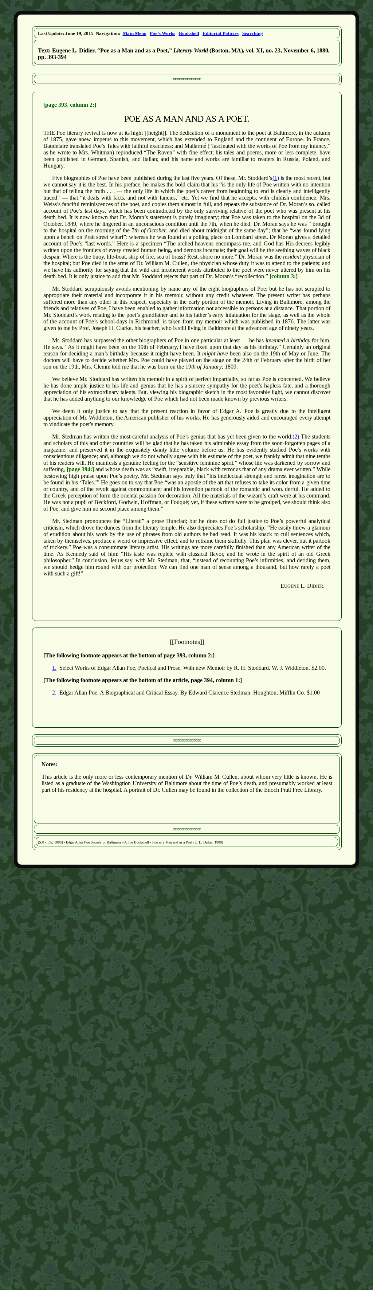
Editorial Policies (221, 33)
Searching (252, 33)
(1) (275, 178)
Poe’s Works (162, 33)
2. (54, 692)
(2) (295, 436)
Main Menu (134, 33)
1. (54, 668)
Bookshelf (189, 33)
